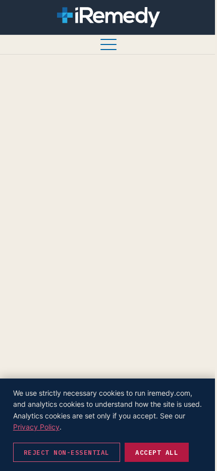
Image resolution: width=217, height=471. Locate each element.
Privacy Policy (36, 426)
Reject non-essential (67, 452)
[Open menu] (108, 44)
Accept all (156, 452)
